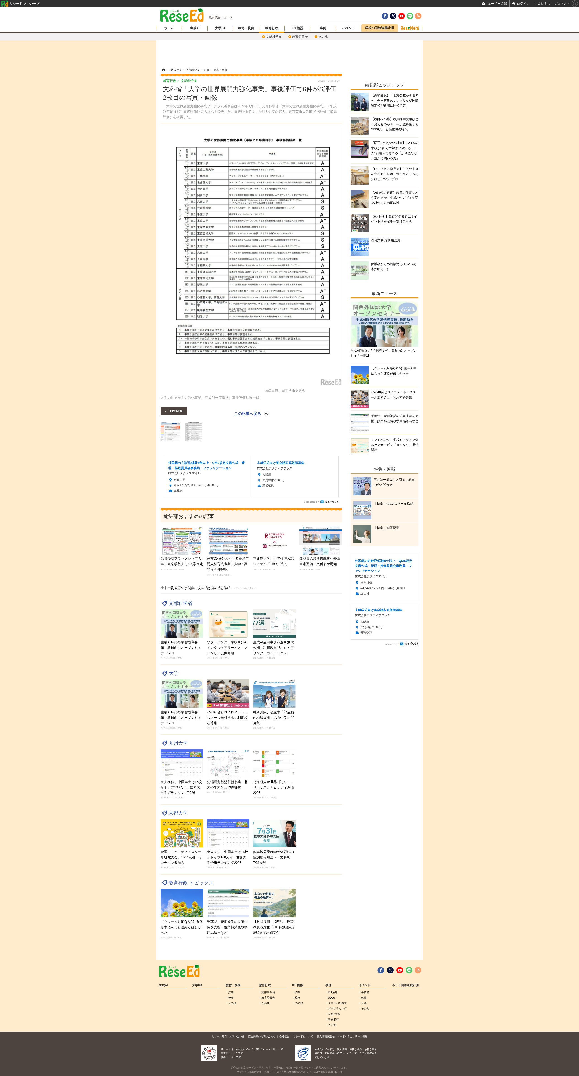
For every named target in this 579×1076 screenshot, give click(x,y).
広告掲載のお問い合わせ (261, 1036)
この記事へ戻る (251, 413)
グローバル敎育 (337, 1003)
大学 (173, 673)
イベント (348, 28)
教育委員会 (300, 36)
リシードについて (303, 1036)
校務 (231, 997)
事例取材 (333, 1019)
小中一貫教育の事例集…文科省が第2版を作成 (208, 588)
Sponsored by (311, 502)
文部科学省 (274, 36)
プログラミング (337, 1008)
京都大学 (178, 813)
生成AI (194, 28)
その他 (323, 36)
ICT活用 (333, 992)
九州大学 (178, 743)
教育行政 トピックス (191, 882)
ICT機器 (297, 28)
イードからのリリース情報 (352, 1036)
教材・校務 (246, 28)
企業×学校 (334, 1014)
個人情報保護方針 (327, 1036)
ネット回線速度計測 (405, 985)
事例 (323, 28)
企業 (364, 1003)
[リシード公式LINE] (409, 970)
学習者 (365, 992)
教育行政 (271, 28)
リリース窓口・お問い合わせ (228, 1036)
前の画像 (176, 410)
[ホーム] (163, 70)
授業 (231, 992)
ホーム (169, 28)
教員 (364, 997)
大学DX (220, 28)
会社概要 (284, 1036)
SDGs (331, 997)
